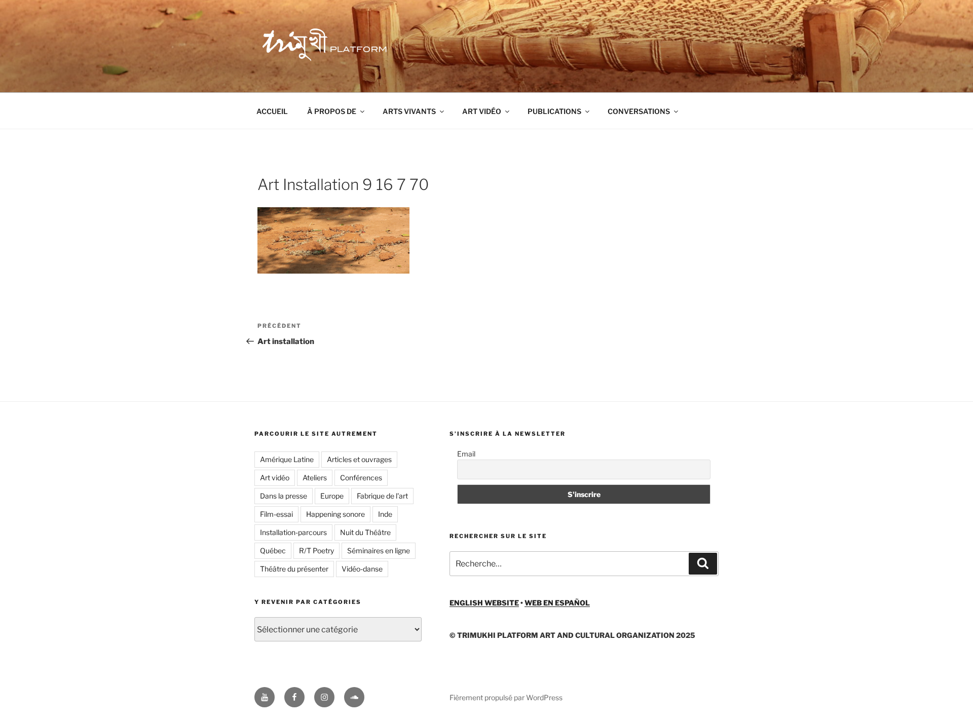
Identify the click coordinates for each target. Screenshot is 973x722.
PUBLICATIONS (554, 111)
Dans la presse (283, 495)
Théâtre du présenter (294, 568)
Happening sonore (335, 514)
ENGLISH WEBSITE (484, 602)
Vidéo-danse (362, 568)
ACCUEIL (272, 111)
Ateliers (315, 477)
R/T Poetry (316, 550)
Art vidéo (274, 477)
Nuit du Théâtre (365, 532)
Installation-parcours (293, 532)
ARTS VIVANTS (409, 111)
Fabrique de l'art (382, 495)
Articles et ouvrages (359, 459)
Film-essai (276, 514)
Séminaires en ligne (378, 550)
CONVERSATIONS (639, 111)
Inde (385, 514)
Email (466, 453)
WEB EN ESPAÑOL (557, 602)
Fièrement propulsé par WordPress (506, 697)
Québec (273, 550)
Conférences (361, 477)
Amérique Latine (287, 459)
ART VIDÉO (481, 111)
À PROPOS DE (331, 111)
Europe (332, 495)
